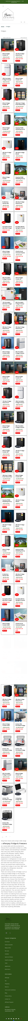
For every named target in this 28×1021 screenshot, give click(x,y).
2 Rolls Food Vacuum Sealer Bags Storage (20, 253)
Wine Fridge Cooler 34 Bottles (19, 80)
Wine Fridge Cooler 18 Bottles (19, 279)
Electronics (7, 969)
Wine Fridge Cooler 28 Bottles (6, 104)
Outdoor (7, 954)
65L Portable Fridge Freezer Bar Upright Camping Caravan (20, 354)
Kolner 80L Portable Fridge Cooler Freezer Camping (20, 726)
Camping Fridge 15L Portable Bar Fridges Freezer (20, 800)
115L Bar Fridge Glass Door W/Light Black (20, 328)
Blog (6, 993)
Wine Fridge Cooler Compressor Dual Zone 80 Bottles (6, 180)
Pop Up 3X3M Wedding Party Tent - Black (20, 179)
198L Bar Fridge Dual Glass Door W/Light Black (20, 104)
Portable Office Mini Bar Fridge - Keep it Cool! (7, 228)
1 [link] (2, 836)
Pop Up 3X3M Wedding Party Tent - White (20, 129)
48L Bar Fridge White (6, 153)
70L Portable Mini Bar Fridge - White (7, 304)
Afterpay (7, 977)
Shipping (7, 983)
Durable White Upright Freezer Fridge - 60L (20, 228)
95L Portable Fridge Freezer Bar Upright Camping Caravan (20, 428)
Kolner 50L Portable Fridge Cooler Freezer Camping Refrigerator (7, 825)
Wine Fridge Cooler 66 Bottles (6, 129)
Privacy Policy (8, 996)
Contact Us (7, 999)
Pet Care (7, 951)
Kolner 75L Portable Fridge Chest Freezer (7, 800)
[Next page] (9, 836)
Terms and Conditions (10, 990)
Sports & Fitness (9, 957)
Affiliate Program (9, 1002)
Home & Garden (9, 944)
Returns (7, 986)
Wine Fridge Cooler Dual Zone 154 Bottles (7, 253)
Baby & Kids (8, 947)
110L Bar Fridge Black (20, 153)
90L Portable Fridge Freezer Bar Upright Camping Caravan (6, 280)
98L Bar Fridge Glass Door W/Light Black (6, 328)
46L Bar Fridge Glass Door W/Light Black (20, 203)
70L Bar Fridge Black (20, 451)
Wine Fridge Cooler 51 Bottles (6, 55)
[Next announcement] (25, 1)
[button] (3, 6)
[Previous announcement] (2, 1)
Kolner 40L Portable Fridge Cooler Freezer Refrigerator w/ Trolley (20, 751)
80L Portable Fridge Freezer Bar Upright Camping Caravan (20, 305)
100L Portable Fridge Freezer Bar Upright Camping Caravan (6, 81)
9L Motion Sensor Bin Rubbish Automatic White (5, 204)
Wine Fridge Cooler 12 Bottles (6, 378)
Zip (5, 980)
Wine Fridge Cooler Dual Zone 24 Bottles (7, 353)
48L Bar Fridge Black (20, 525)
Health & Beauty (9, 960)
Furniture (7, 941)
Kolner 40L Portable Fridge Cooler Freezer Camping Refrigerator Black (7, 752)
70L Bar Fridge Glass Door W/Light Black (20, 55)
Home (2, 26)
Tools (6, 963)
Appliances (7, 966)
